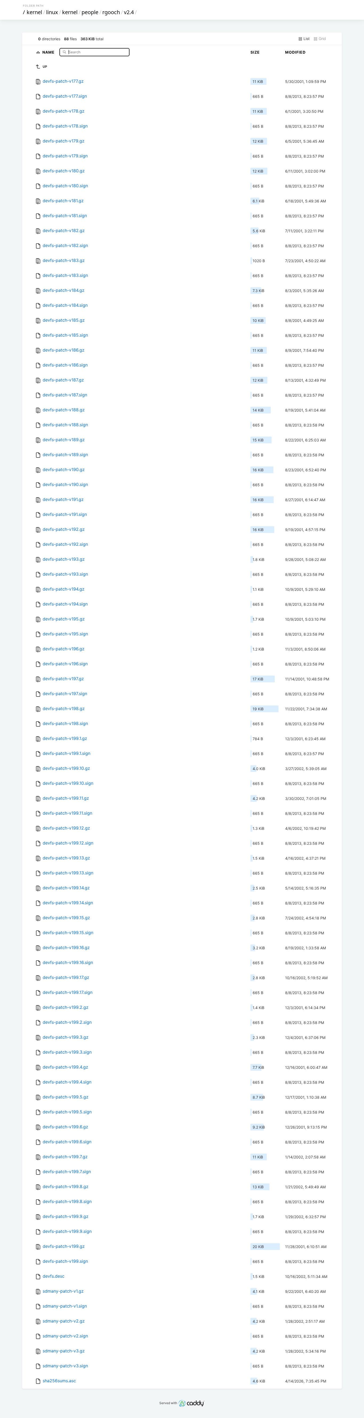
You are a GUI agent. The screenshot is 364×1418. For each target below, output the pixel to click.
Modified (295, 52)
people (90, 12)
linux (52, 12)
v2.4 (129, 12)
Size (255, 52)
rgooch (111, 12)
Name (49, 52)
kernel (34, 12)
